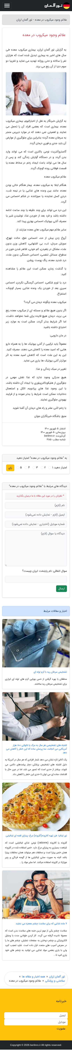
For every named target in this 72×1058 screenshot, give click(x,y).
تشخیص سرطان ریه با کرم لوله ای (50, 672)
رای (10, 468)
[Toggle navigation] (7, 5)
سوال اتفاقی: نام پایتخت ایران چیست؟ (44, 571)
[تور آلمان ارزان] (57, 5)
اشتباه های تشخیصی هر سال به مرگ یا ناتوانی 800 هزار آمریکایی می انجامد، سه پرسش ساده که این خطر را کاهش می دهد (36, 748)
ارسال (61, 588)
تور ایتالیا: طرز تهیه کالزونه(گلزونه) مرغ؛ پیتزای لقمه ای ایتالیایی (36, 836)
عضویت (61, 1028)
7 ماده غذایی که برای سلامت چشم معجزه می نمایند (41, 923)
